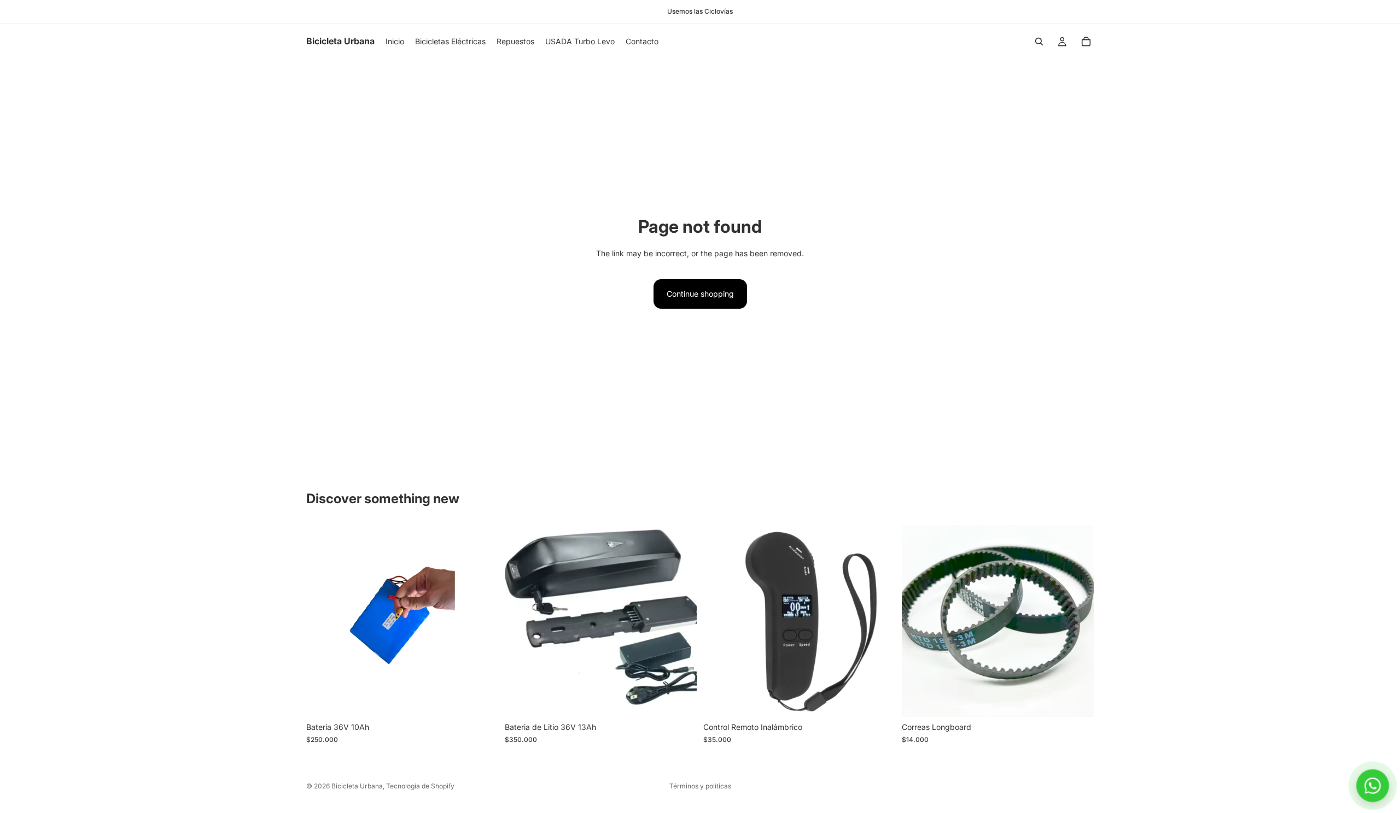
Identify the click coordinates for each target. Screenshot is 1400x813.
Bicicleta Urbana (357, 786)
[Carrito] (1086, 42)
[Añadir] (481, 700)
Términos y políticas (700, 786)
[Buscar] (1039, 42)
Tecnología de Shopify (420, 786)
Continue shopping (700, 293)
